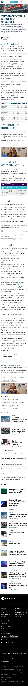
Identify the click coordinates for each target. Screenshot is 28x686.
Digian (2, 46)
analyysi (3, 377)
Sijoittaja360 (13, 241)
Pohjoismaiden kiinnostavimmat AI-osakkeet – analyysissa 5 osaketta (18, 515)
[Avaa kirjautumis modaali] (22, 2)
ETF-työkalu (4, 399)
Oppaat (3, 612)
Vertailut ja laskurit (5, 614)
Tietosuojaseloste (16, 658)
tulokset (13, 380)
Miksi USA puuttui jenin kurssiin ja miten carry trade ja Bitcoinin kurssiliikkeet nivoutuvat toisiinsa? (18, 574)
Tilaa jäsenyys (18, 610)
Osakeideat (3, 616)
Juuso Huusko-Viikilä (13, 578)
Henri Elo (11, 527)
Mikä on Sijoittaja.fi (19, 614)
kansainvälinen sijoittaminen (15, 487)
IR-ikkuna (3, 365)
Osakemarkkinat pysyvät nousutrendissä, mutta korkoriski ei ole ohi (18, 585)
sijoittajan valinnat (5, 380)
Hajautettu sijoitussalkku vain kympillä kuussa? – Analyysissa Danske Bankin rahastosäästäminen (18, 552)
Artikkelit (3, 610)
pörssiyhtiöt (21, 377)
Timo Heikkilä (11, 589)
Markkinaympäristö (6, 405)
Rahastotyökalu (15, 408)
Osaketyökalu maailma (6, 402)
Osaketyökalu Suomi (14, 399)
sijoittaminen (11, 498)
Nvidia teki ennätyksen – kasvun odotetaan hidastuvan (17, 542)
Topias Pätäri (11, 518)
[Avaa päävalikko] (25, 2)
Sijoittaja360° (4, 623)
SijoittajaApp (4, 628)
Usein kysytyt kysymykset (21, 612)
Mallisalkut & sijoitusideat (18, 402)
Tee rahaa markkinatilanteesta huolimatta (16, 533)
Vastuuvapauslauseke (6, 658)
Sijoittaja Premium (5, 408)
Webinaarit (3, 625)
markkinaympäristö (13, 570)
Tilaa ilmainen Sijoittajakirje (7, 626)
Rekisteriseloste (5, 661)
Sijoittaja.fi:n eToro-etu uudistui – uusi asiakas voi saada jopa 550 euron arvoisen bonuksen (17, 490)
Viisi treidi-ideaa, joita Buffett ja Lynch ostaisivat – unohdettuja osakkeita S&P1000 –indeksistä (17, 563)
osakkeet (14, 377)
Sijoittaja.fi (11, 509)
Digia (9, 377)
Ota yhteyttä (18, 616)
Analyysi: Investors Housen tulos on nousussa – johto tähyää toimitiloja (18, 524)
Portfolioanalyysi (15, 405)
